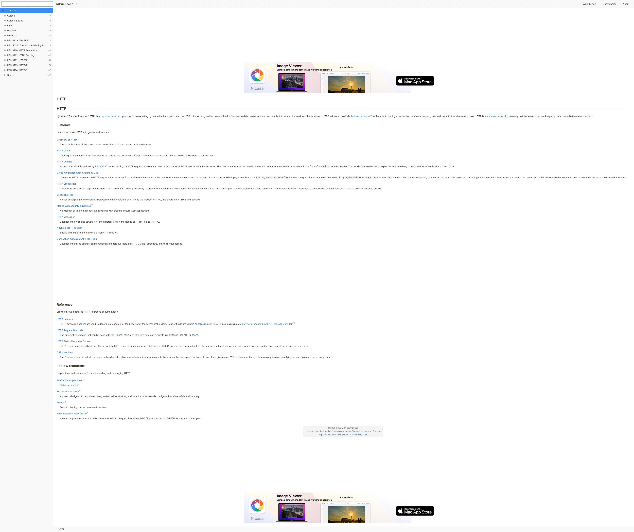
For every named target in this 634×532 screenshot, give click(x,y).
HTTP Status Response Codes (73, 341)
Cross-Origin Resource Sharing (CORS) (78, 172)
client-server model (359, 116)
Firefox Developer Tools (69, 380)
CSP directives (65, 352)
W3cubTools (589, 3)
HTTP (61, 529)
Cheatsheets (609, 3)
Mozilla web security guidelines (74, 205)
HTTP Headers (65, 319)
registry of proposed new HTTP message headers (266, 323)
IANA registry (205, 323)
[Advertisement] (156, 37)
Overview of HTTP (67, 139)
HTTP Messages (66, 216)
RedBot (61, 402)
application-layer (111, 116)
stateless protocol (496, 116)
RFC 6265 (100, 166)
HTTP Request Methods (70, 330)
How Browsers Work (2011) (72, 413)
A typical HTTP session (69, 227)
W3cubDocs (63, 4)
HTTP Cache (63, 150)
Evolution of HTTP (66, 194)
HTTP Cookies (64, 161)
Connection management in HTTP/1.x (77, 238)
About (626, 3)
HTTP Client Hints (66, 183)
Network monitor (69, 385)
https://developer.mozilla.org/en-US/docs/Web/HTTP (343, 434)
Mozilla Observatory (68, 391)
